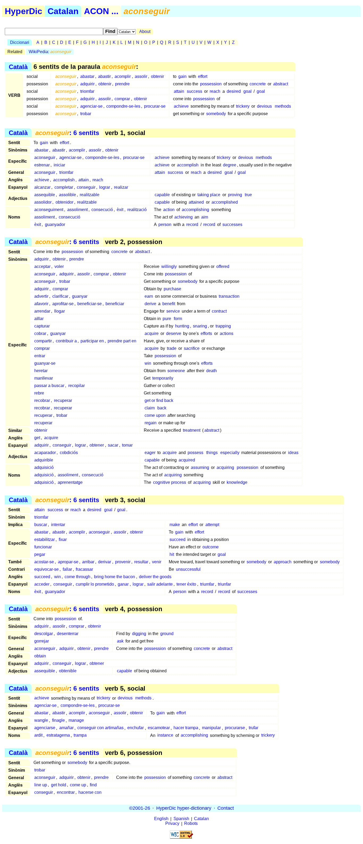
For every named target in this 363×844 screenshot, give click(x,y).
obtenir (157, 76)
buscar (40, 524)
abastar (87, 76)
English (161, 819)
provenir (122, 562)
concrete (258, 84)
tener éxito (186, 584)
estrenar (42, 165)
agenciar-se (91, 106)
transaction (229, 296)
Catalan (63, 11)
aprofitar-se (63, 303)
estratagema (58, 735)
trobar (85, 113)
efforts (206, 333)
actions (226, 333)
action (169, 209)
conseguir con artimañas (100, 728)
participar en (92, 341)
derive (150, 303)
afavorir (41, 303)
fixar (63, 539)
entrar (39, 356)
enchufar (135, 728)
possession (211, 84)
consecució (102, 209)
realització (137, 209)
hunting (182, 326)
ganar (123, 584)
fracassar (84, 569)
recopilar (76, 385)
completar (63, 187)
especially (229, 452)
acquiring (225, 467)
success (194, 91)
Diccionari (19, 42)
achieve (181, 106)
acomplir (123, 76)
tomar (127, 445)
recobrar (42, 400)
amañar (66, 728)
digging (139, 633)
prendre (122, 84)
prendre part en (122, 341)
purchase (172, 289)
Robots (191, 823)
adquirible (43, 460)
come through (77, 576)
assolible (67, 194)
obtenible (68, 671)
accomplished (225, 202)
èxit (120, 209)
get (37, 437)
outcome (210, 547)
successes (232, 224)
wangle (41, 720)
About (144, 31)
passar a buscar (49, 385)
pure (167, 318)
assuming (200, 467)
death (211, 370)
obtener (97, 445)
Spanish (181, 819)
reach (215, 91)
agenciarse (44, 728)
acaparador (45, 452)
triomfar (87, 91)
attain (179, 91)
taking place (208, 194)
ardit (38, 735)
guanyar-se (45, 363)
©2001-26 (139, 808)
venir (156, 562)
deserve (173, 333)
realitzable (89, 194)
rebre (39, 393)
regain (151, 423)
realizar (121, 187)
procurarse (235, 728)
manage (76, 720)
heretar (41, 370)
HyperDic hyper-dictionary (183, 808)
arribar (88, 562)
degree (229, 165)
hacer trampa (186, 728)
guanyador (55, 224)
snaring (200, 326)
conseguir (86, 187)
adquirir (87, 84)
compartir (43, 341)
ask (120, 641)
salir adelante (160, 584)
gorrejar (41, 641)
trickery (243, 106)
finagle (58, 720)
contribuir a (66, 341)
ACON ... (101, 11)
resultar (141, 562)
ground (167, 633)
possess (195, 452)
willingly (169, 266)
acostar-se (44, 562)
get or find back (159, 400)
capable (162, 194)
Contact (225, 808)
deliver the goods (155, 576)
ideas (293, 452)
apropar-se (68, 562)
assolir (141, 76)
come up (78, 785)
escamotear (159, 728)
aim (204, 217)
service (173, 311)
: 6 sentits (67, 132)
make (175, 524)
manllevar (43, 378)
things (212, 452)
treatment (191, 430)
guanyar (79, 296)
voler (59, 266)
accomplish (188, 165)
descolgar (43, 633)
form (178, 318)
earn (149, 296)
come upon (155, 415)
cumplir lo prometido (95, 584)
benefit (168, 303)
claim (150, 408)
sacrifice (192, 348)
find (93, 785)
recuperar (63, 400)
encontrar (66, 792)
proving (235, 194)
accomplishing (195, 209)
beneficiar (114, 303)
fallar (67, 569)
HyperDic (23, 11)
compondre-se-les (123, 106)
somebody (216, 113)
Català (18, 66)
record (192, 224)
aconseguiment (48, 209)
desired (234, 91)
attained (196, 202)
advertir (41, 296)
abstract (280, 84)
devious (264, 106)
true (248, 194)
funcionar (43, 547)
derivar (104, 562)
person (164, 224)
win (148, 363)
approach (283, 562)
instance (165, 735)
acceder (41, 584)
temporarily (162, 378)
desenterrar (67, 633)
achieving (183, 217)
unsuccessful (188, 569)
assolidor (43, 202)
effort (202, 76)
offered (222, 266)
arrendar (42, 311)
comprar (122, 98)
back (161, 408)
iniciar (59, 165)
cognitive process (169, 482)
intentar (58, 524)
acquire (152, 333)
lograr (104, 187)
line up (40, 785)
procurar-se (155, 106)
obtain (40, 656)
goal (247, 91)
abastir (104, 76)
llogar (59, 311)
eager (150, 452)
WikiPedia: (50, 51)
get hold (58, 785)
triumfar (207, 584)
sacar (113, 445)
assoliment (77, 209)
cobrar (40, 333)
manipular (211, 728)
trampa (80, 735)
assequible (44, 194)
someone (176, 370)
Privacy (172, 823)
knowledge (237, 482)
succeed (177, 539)
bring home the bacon (114, 576)
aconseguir (44, 157)
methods (283, 106)
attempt (212, 524)
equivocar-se (46, 569)
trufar (253, 728)
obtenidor (64, 202)
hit (172, 554)
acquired (187, 460)
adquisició (44, 467)
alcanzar (42, 187)
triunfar (224, 584)
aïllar (39, 318)
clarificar (60, 296)
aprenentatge (70, 482)
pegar (39, 554)
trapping (223, 326)
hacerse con (90, 792)
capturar (42, 326)
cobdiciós (69, 452)
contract (219, 311)
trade (171, 348)
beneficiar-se (89, 303)
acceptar (42, 266)
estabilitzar (44, 539)
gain (182, 76)
